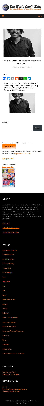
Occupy (5, 308)
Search (5, 122)
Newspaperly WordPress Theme (27, 402)
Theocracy (6, 335)
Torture (5, 340)
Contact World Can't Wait (11, 232)
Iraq (4, 291)
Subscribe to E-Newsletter (11, 228)
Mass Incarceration (9, 300)
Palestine (5, 313)
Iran (4, 286)
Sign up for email (7, 158)
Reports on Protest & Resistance (13, 331)
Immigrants (6, 282)
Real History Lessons (9, 322)
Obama (5, 304)
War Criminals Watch (9, 372)
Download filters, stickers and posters (15, 389)
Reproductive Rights (9, 326)
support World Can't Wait (22, 153)
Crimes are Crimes (9, 259)
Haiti (4, 277)
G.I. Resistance (7, 273)
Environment (7, 268)
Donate (5, 387)
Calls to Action (7, 349)
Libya (4, 295)
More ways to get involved (11, 391)
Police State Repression (10, 317)
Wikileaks (6, 344)
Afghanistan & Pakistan (10, 250)
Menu (40, 16)
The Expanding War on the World (13, 353)
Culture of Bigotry (8, 264)
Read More (6, 223)
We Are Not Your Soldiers (11, 374)
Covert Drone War (8, 255)
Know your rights (7, 167)
